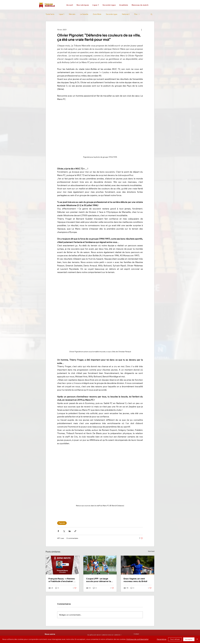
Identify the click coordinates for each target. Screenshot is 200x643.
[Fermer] (197, 639)
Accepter (188, 639)
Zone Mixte (97, 14)
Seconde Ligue (111, 14)
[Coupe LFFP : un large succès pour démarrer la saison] (100, 565)
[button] (82, 5)
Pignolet (62, 523)
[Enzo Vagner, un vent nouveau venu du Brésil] (137, 565)
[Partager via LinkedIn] (70, 531)
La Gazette (84, 14)
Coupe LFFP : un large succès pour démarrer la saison (98, 580)
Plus (135, 14)
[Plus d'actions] (141, 29)
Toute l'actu (50, 14)
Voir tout (151, 551)
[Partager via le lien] (75, 531)
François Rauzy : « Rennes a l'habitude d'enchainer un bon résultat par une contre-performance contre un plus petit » (62, 580)
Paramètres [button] (161, 639)
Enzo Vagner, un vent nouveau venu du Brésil (135, 580)
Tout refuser (175, 639)
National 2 (126, 14)
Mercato (72, 14)
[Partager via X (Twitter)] (64, 531)
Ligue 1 (61, 14)
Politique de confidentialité (137, 639)
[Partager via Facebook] (58, 531)
